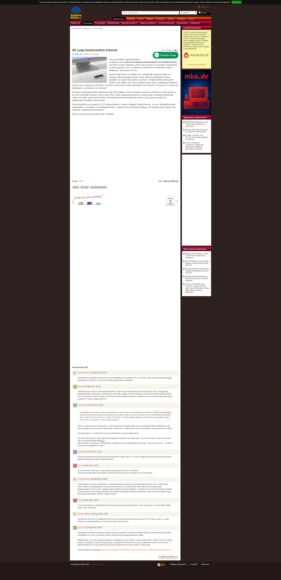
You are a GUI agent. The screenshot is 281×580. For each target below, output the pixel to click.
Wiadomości (118, 19)
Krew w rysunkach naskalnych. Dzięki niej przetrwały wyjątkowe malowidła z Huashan (194, 146)
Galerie (171, 19)
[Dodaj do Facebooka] (89, 202)
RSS (162, 564)
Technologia (87, 23)
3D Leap (84, 187)
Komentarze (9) (80, 367)
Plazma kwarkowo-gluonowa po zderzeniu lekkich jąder (196, 131)
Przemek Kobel (84, 479)
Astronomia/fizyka (166, 23)
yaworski (81, 527)
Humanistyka (182, 23)
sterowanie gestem (98, 187)
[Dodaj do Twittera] (98, 202)
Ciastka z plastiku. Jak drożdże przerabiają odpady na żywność (196, 137)
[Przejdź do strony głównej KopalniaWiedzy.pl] (76, 13)
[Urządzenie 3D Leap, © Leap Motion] (90, 70)
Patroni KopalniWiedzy (196, 65)
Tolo (79, 465)
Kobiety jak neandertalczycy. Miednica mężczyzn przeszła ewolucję (196, 278)
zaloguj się (205, 7)
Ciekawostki (195, 23)
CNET (81, 181)
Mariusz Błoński (84, 514)
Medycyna (75, 23)
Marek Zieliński (84, 373)
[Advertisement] (125, 38)
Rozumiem (236, 2)
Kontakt (194, 564)
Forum (141, 19)
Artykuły (131, 19)
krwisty (80, 386)
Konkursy (160, 19)
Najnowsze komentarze (195, 249)
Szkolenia (205, 564)
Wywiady (181, 19)
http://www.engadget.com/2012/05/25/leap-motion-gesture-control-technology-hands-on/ (137, 550)
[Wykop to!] (80, 202)
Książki (150, 19)
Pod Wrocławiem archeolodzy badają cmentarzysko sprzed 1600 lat (197, 263)
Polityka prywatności (178, 564)
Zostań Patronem (192, 28)
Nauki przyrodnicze (148, 23)
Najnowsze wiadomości (195, 117)
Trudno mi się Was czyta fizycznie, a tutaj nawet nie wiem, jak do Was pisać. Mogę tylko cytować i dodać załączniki (197, 288)
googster (81, 452)
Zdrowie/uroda (113, 23)
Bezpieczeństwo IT (130, 23)
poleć (177, 201)
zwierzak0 (82, 405)
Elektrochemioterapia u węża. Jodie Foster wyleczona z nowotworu (197, 124)
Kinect (75, 187)
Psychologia (100, 23)
